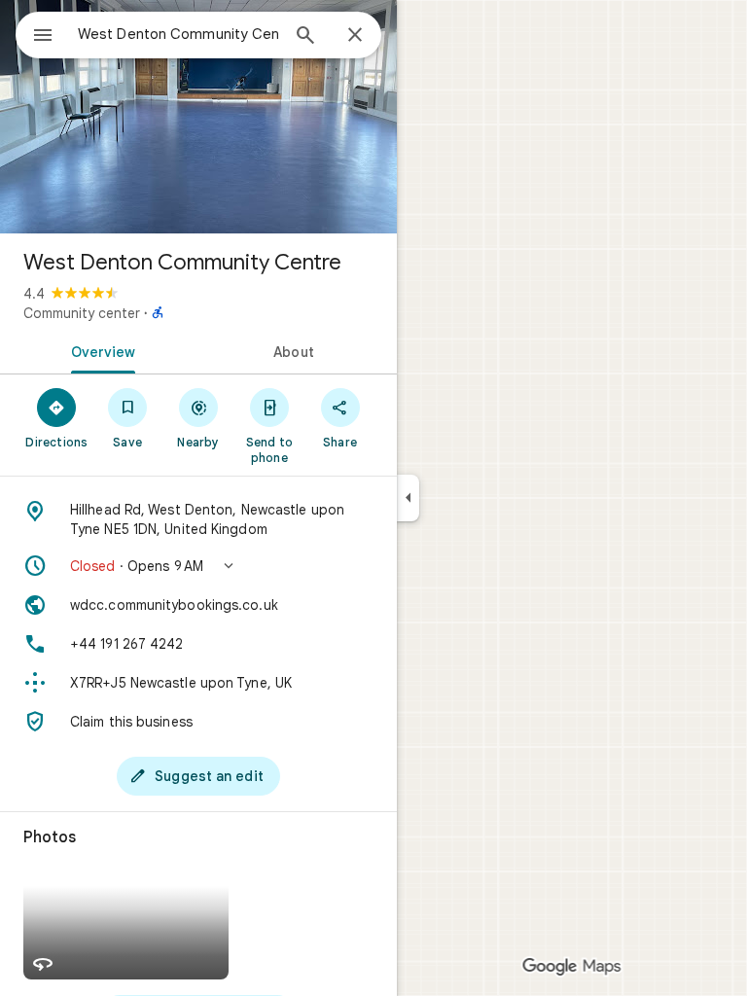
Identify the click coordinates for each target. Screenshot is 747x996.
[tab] (99, 350)
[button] (198, 566)
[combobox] (178, 34)
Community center (81, 313)
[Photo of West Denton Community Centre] (198, 116)
